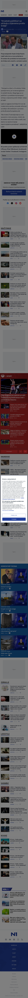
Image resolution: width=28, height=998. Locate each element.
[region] (14, 499)
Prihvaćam (14, 519)
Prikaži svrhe (14, 515)
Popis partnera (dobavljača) (8, 510)
